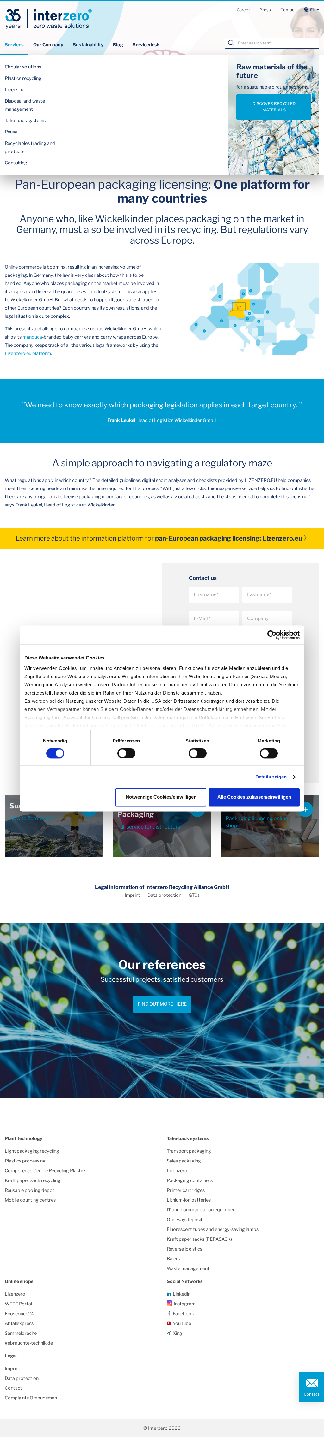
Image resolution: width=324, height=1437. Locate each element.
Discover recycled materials (274, 106)
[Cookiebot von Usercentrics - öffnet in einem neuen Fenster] (272, 635)
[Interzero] (48, 19)
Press (265, 9)
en (313, 9)
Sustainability (88, 45)
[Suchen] (231, 43)
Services (14, 45)
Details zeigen (271, 776)
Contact (288, 9)
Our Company (48, 45)
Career (243, 9)
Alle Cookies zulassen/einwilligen (254, 797)
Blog (118, 45)
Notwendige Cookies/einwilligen (161, 797)
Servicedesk (146, 45)
